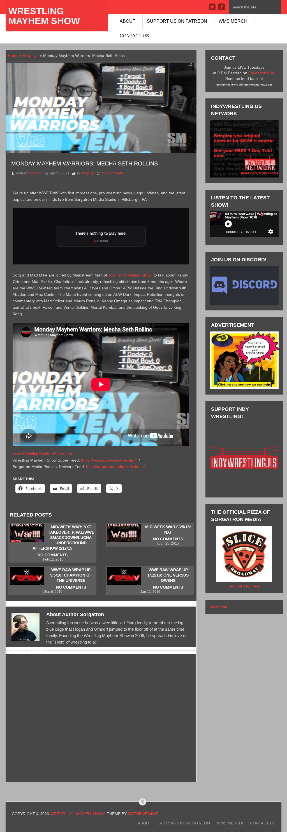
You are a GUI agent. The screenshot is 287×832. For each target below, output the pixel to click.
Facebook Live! (262, 73)
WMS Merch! (234, 21)
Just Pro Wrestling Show (129, 275)
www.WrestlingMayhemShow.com (42, 453)
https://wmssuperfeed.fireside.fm (110, 460)
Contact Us (134, 35)
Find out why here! (244, 586)
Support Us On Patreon (177, 21)
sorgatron (35, 173)
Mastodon (218, 607)
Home (13, 55)
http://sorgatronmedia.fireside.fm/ (115, 466)
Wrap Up (31, 55)
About (127, 21)
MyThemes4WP (143, 814)
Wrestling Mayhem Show (44, 16)
